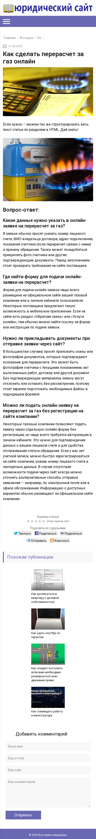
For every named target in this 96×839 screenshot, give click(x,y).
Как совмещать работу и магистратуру (47, 713)
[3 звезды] (36, 521)
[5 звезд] (44, 521)
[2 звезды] (33, 521)
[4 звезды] (40, 521)
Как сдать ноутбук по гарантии (45, 635)
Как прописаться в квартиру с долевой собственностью (45, 598)
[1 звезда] (29, 521)
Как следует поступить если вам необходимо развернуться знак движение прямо (47, 674)
